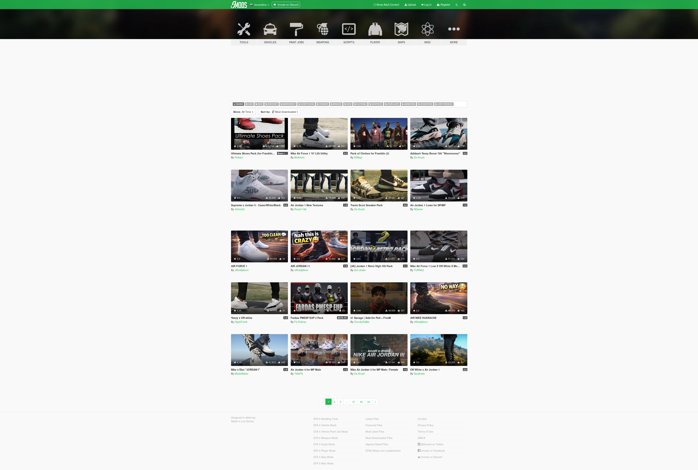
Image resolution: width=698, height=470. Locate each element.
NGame (418, 209)
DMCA (421, 438)
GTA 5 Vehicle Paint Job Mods (330, 431)
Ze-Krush (419, 157)
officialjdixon (242, 270)
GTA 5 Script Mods (324, 444)
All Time (242, 112)
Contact (422, 419)
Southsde (419, 373)
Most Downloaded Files (379, 438)
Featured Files (374, 425)
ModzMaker (241, 373)
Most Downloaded (279, 112)
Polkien (239, 157)
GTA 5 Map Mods (323, 457)
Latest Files (372, 419)
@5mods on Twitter (432, 444)
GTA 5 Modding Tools (325, 419)
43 (368, 402)
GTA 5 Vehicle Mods (324, 425)
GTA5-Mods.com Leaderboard (383, 450)
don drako (360, 270)
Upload (411, 4)
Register (445, 4)
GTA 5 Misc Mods (323, 463)
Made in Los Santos (242, 421)
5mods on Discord (431, 457)
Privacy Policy (426, 425)
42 (361, 402)
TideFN (298, 373)
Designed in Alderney (243, 417)
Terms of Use (425, 431)
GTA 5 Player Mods (324, 450)
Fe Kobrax (300, 322)
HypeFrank (241, 322)
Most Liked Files (375, 431)
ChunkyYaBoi (361, 322)
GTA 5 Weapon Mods (325, 438)
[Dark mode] (457, 4)
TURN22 (419, 270)
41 (353, 402)
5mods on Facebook (432, 450)
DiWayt (358, 157)
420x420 (240, 209)
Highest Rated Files (377, 444)
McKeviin (299, 157)
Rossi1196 (300, 209)
